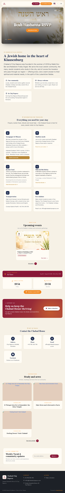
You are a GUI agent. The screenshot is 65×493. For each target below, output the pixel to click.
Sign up (53, 456)
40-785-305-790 (29, 478)
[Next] (58, 39)
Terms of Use (19, 490)
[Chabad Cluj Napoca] (10, 3)
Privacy (24, 490)
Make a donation (50, 478)
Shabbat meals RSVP (34, 292)
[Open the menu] (61, 3)
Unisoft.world (59, 490)
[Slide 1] (6, 39)
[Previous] (54, 39)
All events (31, 263)
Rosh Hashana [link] (22, 255)
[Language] (56, 3)
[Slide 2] (9, 39)
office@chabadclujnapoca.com (33, 480)
